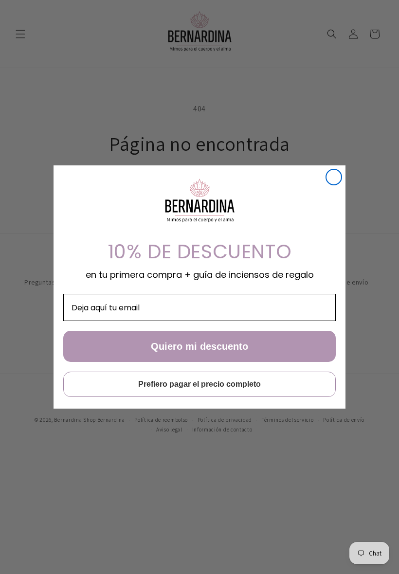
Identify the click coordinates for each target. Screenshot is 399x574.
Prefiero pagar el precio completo (199, 384)
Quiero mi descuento (199, 346)
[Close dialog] (334, 177)
